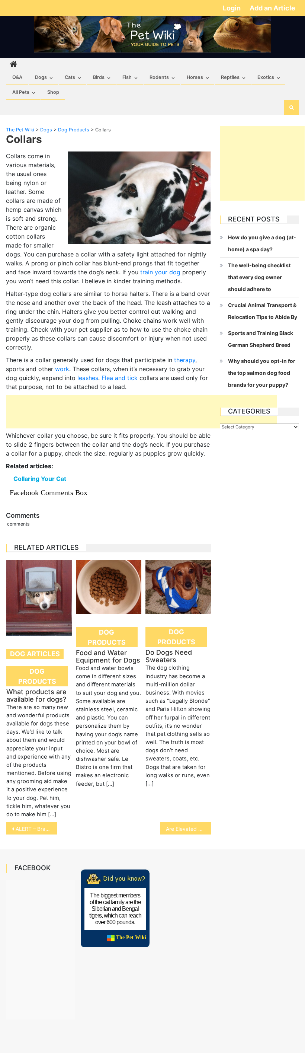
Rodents (159, 77)
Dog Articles (35, 654)
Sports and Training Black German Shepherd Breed (260, 339)
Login (232, 8)
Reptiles (230, 77)
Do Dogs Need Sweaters (168, 656)
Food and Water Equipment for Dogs (108, 656)
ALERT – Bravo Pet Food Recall (36, 829)
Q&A (17, 77)
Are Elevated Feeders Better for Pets (188, 829)
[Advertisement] (141, 411)
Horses (195, 77)
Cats (70, 77)
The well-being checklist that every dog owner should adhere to (259, 277)
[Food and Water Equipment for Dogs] (108, 587)
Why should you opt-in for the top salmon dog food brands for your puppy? (261, 373)
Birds (99, 77)
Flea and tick (120, 378)
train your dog (160, 272)
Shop (53, 92)
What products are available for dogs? (36, 695)
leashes (87, 378)
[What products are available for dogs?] (39, 598)
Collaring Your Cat (39, 478)
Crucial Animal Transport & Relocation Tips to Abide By (262, 311)
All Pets (20, 92)
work (62, 369)
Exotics (265, 77)
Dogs (41, 77)
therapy (184, 360)
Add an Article (272, 8)
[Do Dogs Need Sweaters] (178, 587)
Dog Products (37, 676)
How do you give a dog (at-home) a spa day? (262, 243)
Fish (127, 77)
